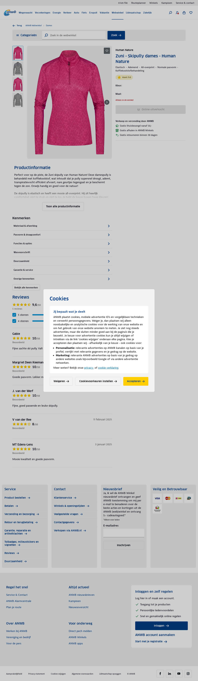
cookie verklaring (108, 367)
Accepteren (134, 381)
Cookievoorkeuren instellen (96, 381)
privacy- (89, 367)
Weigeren (59, 381)
